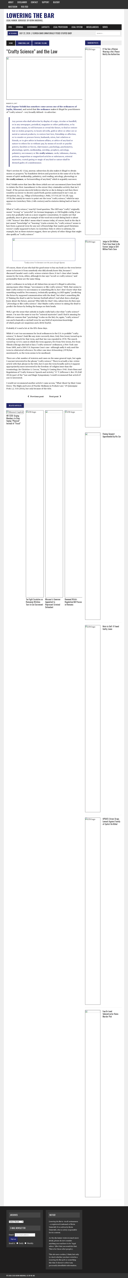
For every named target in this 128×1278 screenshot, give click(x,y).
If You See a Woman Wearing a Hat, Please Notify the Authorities (111, 51)
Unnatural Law (23, 43)
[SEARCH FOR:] (107, 33)
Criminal (19, 27)
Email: (12, 1234)
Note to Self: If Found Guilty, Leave (111, 627)
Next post (53, 396)
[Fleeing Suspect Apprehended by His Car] (92, 618)
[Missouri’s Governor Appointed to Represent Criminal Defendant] (54, 595)
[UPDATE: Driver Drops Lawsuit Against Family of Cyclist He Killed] (92, 1003)
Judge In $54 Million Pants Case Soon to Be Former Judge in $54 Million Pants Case (111, 245)
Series (105, 27)
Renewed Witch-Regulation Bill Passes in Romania (73, 602)
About (11, 2)
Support (45, 2)
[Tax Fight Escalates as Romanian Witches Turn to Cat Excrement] (35, 595)
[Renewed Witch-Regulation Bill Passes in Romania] (73, 595)
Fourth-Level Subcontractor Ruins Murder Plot (110, 1014)
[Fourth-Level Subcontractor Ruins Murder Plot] (92, 1195)
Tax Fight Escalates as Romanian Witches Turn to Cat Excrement (34, 602)
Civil (10, 27)
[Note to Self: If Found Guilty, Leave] (92, 810)
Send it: (12, 1243)
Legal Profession (60, 27)
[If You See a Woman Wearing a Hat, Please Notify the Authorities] (92, 233)
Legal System (77, 27)
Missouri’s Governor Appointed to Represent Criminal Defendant (52, 603)
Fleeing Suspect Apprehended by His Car (112, 435)
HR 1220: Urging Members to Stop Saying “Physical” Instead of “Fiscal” (13, 419)
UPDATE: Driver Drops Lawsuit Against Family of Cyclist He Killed (111, 821)
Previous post (37, 396)
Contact (34, 2)
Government (32, 27)
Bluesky (56, 2)
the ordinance (43, 109)
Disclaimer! (22, 2)
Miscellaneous (92, 27)
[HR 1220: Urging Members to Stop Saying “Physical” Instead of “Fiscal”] (14, 412)
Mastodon (12, 6)
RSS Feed (24, 6)
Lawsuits (45, 27)
